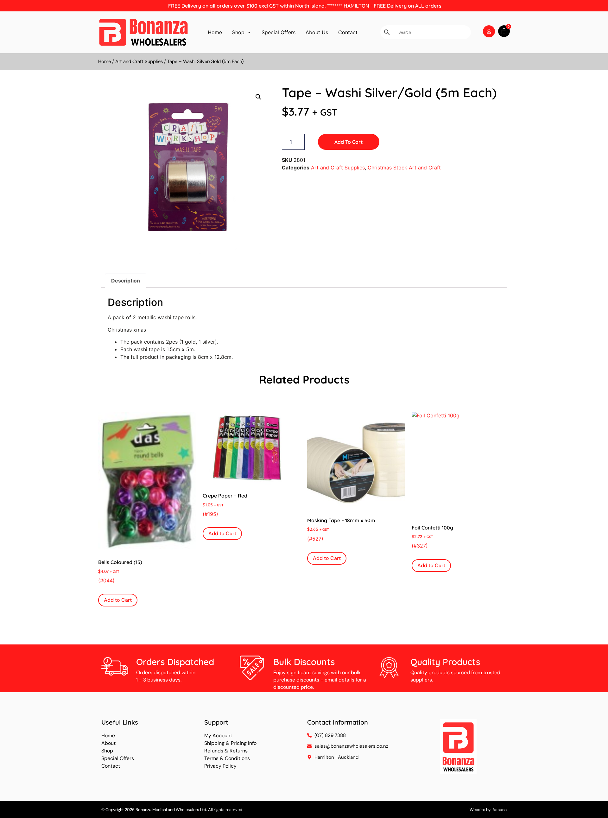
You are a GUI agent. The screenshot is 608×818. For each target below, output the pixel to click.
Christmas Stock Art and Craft (404, 167)
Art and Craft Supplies (139, 61)
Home (215, 32)
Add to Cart (348, 142)
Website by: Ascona (488, 809)
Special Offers (278, 32)
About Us (317, 32)
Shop (238, 32)
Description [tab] (125, 280)
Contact (348, 32)
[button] (258, 97)
